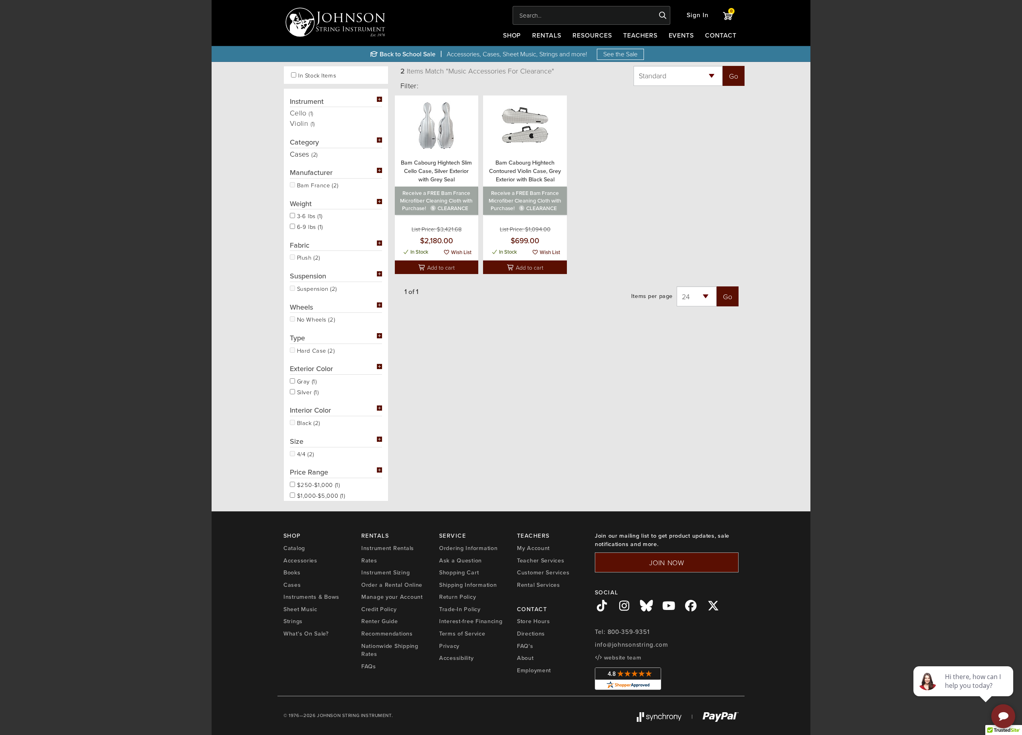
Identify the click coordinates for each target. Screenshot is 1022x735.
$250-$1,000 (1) (317, 484)
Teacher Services (540, 560)
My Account (533, 548)
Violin (302, 123)
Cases (292, 584)
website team (621, 657)
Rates (369, 560)
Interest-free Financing (471, 621)
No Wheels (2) (315, 318)
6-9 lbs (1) (309, 226)
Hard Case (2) (315, 350)
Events (681, 35)
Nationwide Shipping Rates (389, 650)
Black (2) (307, 422)
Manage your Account (392, 596)
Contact (721, 35)
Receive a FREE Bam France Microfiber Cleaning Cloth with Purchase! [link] (436, 201)
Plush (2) (307, 256)
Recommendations (387, 633)
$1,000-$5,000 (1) (320, 495)
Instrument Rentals (387, 548)
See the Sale (620, 54)
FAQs (368, 666)
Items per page (652, 296)
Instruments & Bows (311, 596)
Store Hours (533, 621)
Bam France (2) (317, 184)
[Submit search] (662, 15)
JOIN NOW (666, 562)
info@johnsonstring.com (631, 644)
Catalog (294, 548)
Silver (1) (307, 391)
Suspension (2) (316, 288)
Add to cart (440, 267)
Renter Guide (379, 621)
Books (292, 572)
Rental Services (538, 584)
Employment (534, 670)
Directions (531, 633)
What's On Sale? (306, 633)
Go (733, 76)
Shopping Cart (459, 572)
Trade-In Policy (460, 609)
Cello (301, 112)
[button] (697, 15)
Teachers (640, 35)
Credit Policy (378, 609)
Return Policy (457, 596)
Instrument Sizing (385, 572)
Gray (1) (306, 380)
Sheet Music (300, 609)
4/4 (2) (304, 453)
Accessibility (456, 658)
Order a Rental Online (391, 584)
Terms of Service (462, 633)
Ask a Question (460, 560)
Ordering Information (468, 548)
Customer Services (543, 572)
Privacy (449, 646)
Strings (293, 621)
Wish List (460, 252)
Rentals (546, 35)
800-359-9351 (629, 632)
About (525, 658)
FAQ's (525, 646)
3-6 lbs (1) (309, 215)
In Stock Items (317, 75)
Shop (512, 35)
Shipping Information (468, 584)
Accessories (300, 560)
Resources (592, 35)
